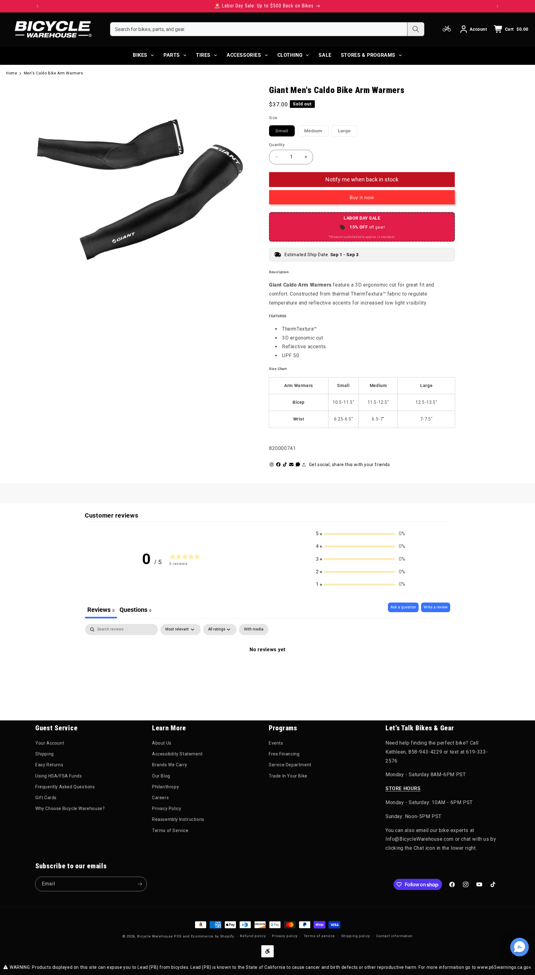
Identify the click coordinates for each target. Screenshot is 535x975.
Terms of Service (170, 830)
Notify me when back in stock (361, 179)
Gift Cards (46, 797)
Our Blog (161, 775)
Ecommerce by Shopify (212, 936)
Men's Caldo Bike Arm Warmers (53, 73)
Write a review (436, 607)
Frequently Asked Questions (65, 786)
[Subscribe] (139, 884)
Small (285, 130)
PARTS (171, 55)
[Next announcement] (497, 6)
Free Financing (284, 753)
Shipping (44, 753)
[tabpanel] (267, 670)
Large (347, 130)
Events (276, 743)
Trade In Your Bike (288, 775)
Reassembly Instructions (178, 819)
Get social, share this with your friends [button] (349, 464)
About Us (162, 743)
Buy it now (362, 197)
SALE (325, 55)
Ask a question (403, 607)
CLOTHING (290, 55)
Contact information (394, 936)
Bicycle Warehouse (155, 936)
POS (178, 936)
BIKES (140, 55)
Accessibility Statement (177, 753)
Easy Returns (49, 764)
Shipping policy (355, 936)
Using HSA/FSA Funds (58, 775)
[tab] (135, 610)
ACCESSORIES (244, 55)
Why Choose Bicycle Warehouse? (70, 808)
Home (11, 73)
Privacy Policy (166, 808)
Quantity (277, 144)
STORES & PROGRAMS (368, 55)
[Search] (415, 29)
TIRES (203, 55)
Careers (160, 797)
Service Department (290, 764)
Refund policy (253, 936)
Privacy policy (285, 936)
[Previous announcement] (37, 6)
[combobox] (258, 29)
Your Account (49, 743)
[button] (361, 533)
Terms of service (319, 936)
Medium (316, 130)
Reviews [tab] (101, 609)
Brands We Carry (169, 764)
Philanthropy (165, 786)
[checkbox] (253, 629)
